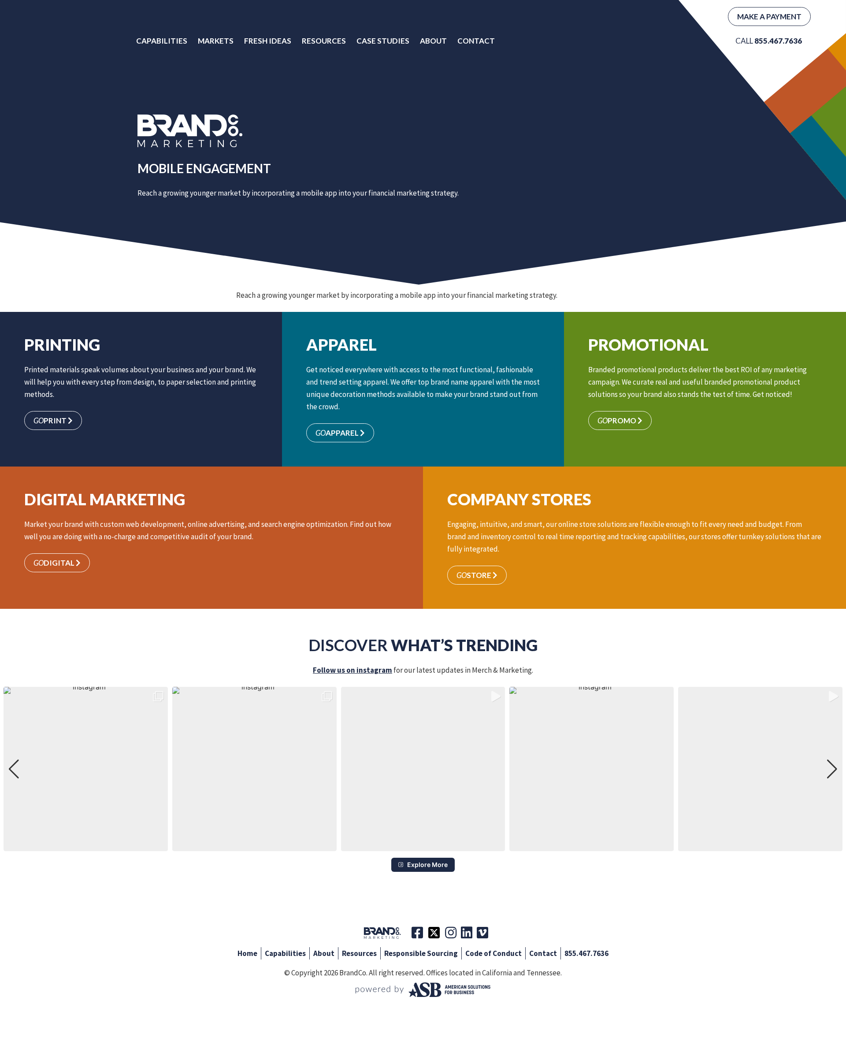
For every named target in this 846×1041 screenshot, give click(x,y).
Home (247, 953)
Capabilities (161, 40)
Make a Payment (769, 16)
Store (474, 575)
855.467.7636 (586, 953)
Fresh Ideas (267, 40)
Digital (54, 562)
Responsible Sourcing (421, 953)
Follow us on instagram (352, 670)
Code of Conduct (493, 953)
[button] (423, 845)
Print (50, 420)
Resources (324, 40)
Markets (216, 40)
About (433, 40)
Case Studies (382, 40)
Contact (476, 40)
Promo (617, 420)
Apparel (337, 432)
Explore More (427, 864)
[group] (86, 769)
